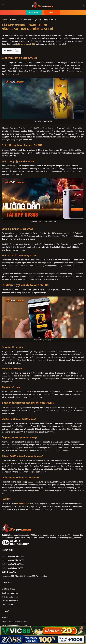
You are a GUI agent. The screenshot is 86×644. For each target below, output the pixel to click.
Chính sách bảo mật (10, 593)
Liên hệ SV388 (7, 605)
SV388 (4, 20)
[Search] (83, 5)
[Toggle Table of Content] (16, 51)
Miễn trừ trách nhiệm (10, 601)
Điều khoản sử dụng (10, 597)
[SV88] (43, 5)
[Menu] (3, 5)
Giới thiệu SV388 (8, 589)
